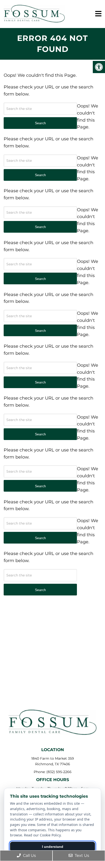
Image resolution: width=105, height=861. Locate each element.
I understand (52, 847)
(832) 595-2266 (59, 772)
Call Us (29, 855)
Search (40, 590)
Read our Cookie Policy (42, 835)
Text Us (81, 855)
